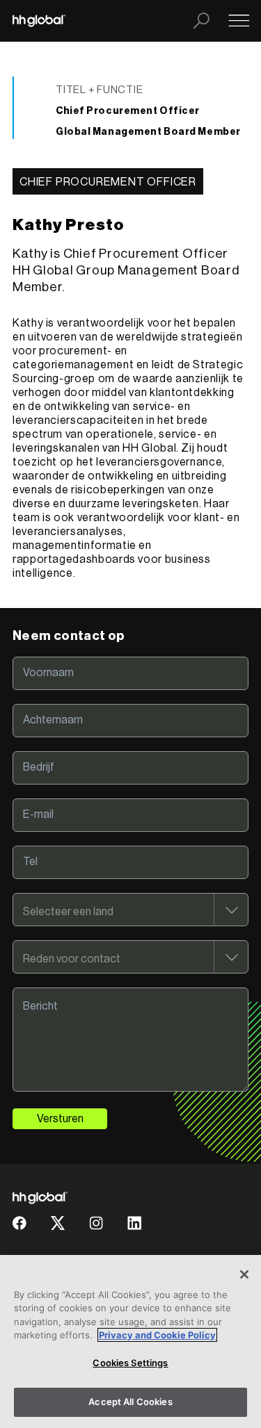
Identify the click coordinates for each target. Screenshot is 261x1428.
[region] (130, 1341)
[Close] (244, 1274)
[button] (19, 1228)
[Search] (201, 21)
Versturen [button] (60, 1118)
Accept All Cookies (130, 1401)
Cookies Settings (130, 1362)
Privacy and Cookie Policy (157, 1334)
